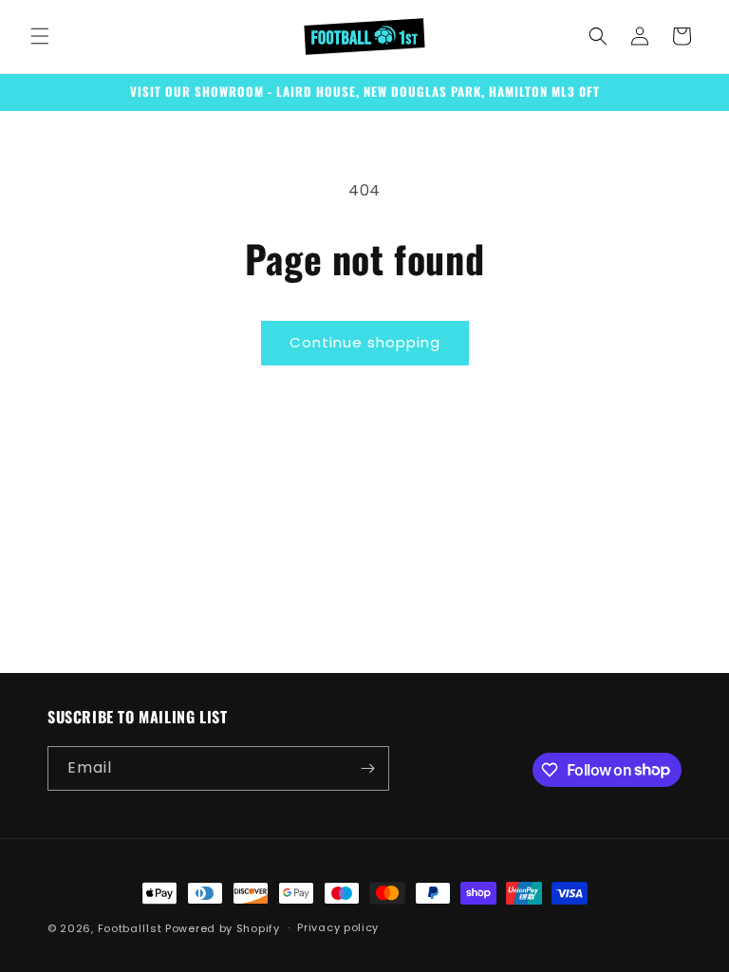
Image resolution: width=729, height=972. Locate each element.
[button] (40, 36)
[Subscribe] (367, 768)
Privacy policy (338, 927)
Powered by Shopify (222, 928)
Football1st (130, 928)
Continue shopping (365, 342)
